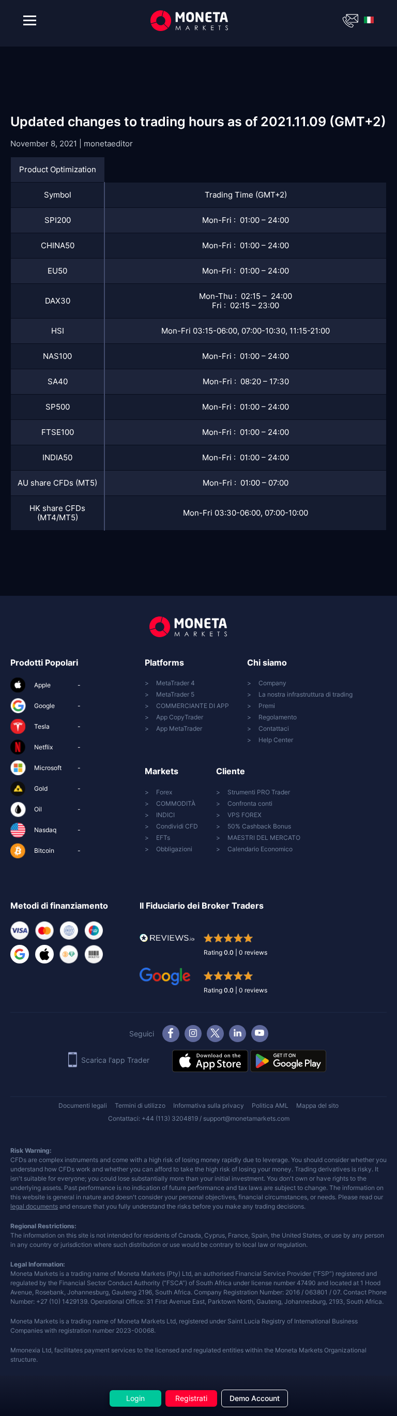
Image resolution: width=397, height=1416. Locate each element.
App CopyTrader (179, 717)
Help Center (275, 740)
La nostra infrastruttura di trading (305, 694)
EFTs (163, 837)
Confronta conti (249, 803)
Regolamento (277, 717)
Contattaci (273, 728)
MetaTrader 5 (175, 694)
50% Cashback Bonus (259, 826)
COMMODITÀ (175, 803)
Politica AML (270, 1105)
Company (272, 683)
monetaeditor (108, 143)
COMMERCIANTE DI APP (192, 706)
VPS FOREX (244, 815)
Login (135, 1398)
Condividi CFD (177, 826)
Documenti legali (82, 1105)
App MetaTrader (179, 728)
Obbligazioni (174, 849)
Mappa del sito (317, 1105)
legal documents (34, 1206)
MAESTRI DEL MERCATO (263, 837)
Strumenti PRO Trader (258, 792)
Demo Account (255, 1398)
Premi (266, 706)
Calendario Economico (260, 849)
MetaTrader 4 (175, 683)
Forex (164, 792)
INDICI (165, 815)
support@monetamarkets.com (246, 1118)
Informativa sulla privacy (208, 1105)
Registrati (191, 1398)
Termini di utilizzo (140, 1105)
